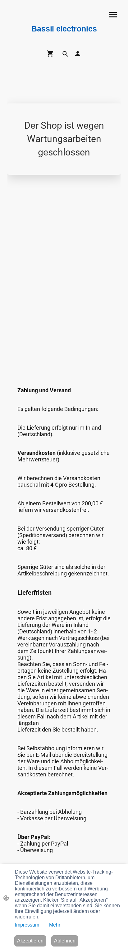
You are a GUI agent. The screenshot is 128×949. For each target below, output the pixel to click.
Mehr (54, 925)
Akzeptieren (30, 940)
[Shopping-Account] (77, 53)
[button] (65, 54)
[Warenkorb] (52, 53)
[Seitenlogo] (64, 36)
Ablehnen (64, 940)
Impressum (27, 925)
